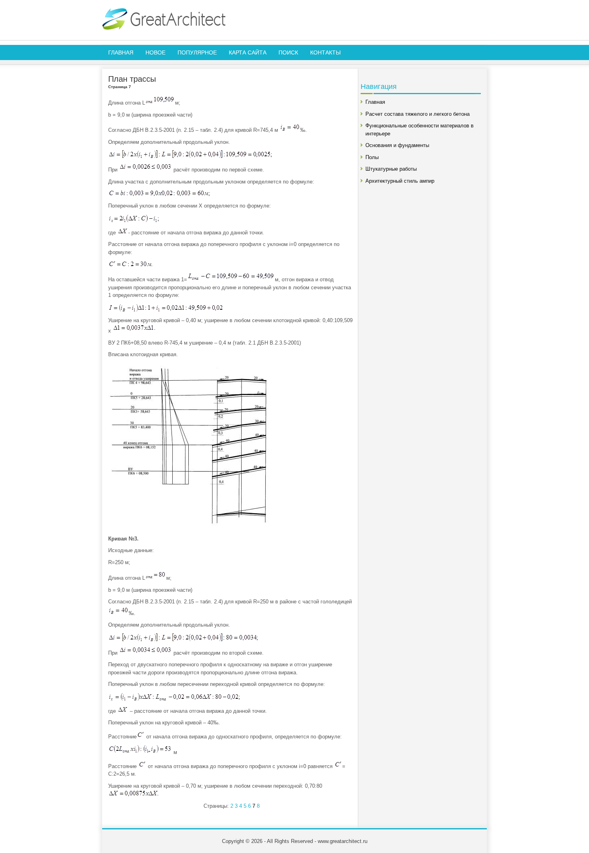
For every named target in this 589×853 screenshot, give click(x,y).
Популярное (197, 52)
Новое (155, 52)
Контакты (325, 52)
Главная (120, 52)
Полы (372, 157)
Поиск (288, 52)
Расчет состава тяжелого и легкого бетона (417, 114)
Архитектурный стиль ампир (399, 181)
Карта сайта (247, 52)
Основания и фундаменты (397, 145)
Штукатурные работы (391, 169)
